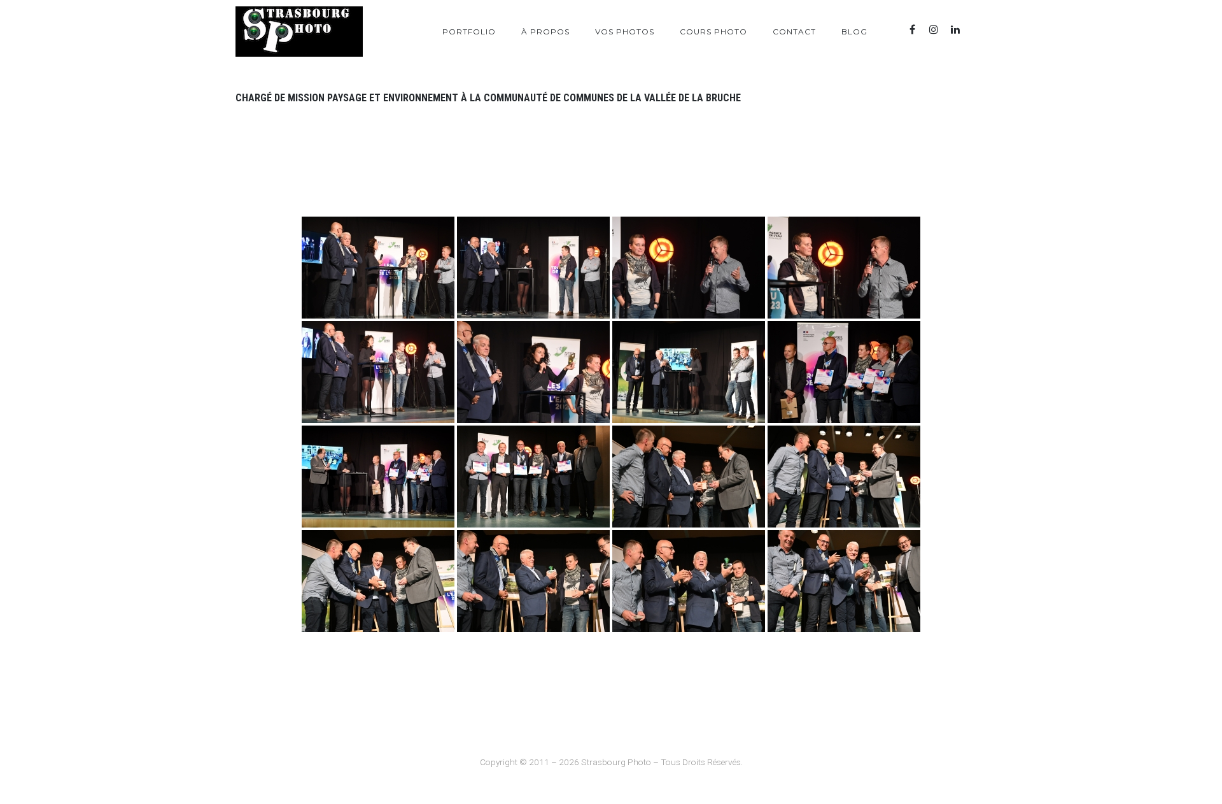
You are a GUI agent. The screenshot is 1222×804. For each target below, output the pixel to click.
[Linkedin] (955, 29)
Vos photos (624, 31)
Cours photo (713, 31)
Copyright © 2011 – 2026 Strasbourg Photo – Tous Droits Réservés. (611, 762)
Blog (854, 31)
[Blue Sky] (977, 29)
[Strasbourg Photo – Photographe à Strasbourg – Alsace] (299, 31)
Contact (794, 31)
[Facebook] (912, 29)
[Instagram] (933, 29)
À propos (545, 31)
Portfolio (469, 31)
